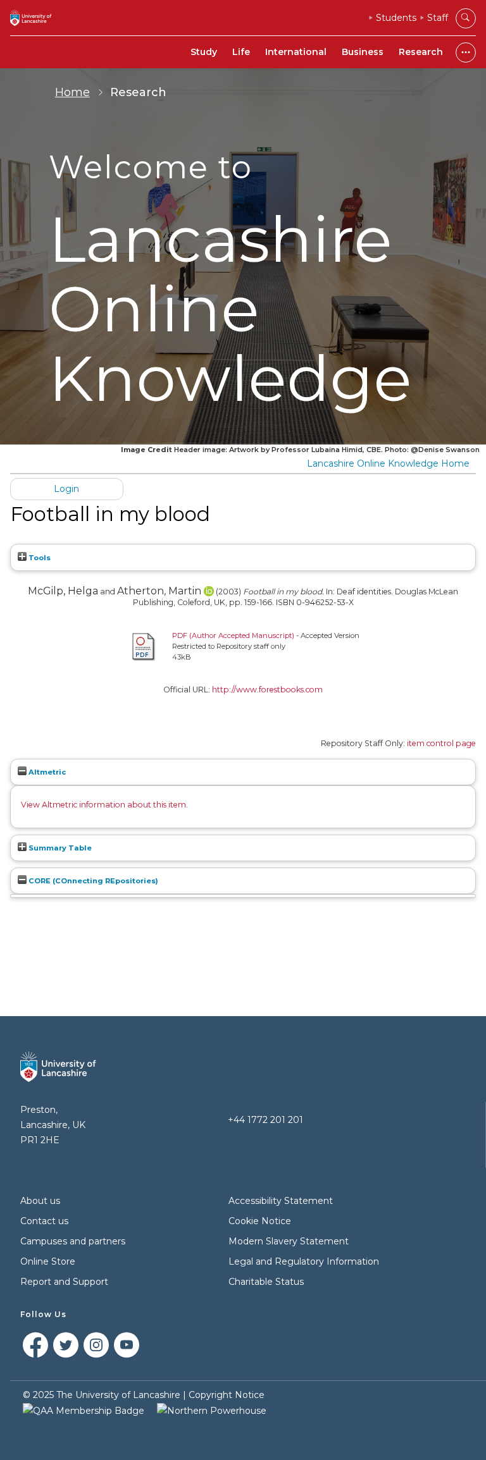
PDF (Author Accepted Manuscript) (233, 635)
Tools (39, 557)
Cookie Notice (259, 1221)
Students (396, 17)
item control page (441, 743)
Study (203, 52)
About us (40, 1200)
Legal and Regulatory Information (303, 1261)
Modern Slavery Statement (288, 1241)
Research (421, 52)
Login (66, 488)
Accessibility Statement (280, 1200)
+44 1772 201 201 (265, 1120)
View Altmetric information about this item (103, 804)
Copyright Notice (227, 1395)
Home (72, 92)
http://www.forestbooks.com (267, 689)
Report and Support (64, 1281)
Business (362, 52)
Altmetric (46, 772)
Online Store (47, 1261)
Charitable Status (266, 1281)
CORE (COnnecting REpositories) (92, 880)
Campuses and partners (72, 1241)
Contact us (44, 1221)
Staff (437, 17)
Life (241, 52)
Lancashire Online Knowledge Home (388, 463)
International (296, 52)
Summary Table (59, 847)
